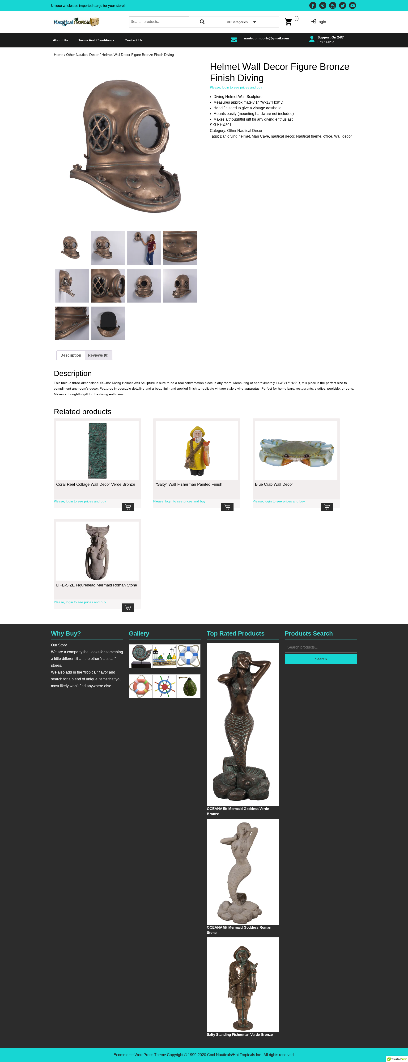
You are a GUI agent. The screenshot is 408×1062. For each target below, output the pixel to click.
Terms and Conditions (96, 40)
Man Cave (260, 136)
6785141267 (326, 42)
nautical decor (282, 136)
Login (321, 22)
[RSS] (332, 6)
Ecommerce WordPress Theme (140, 1055)
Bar (222, 136)
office (327, 136)
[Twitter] (342, 6)
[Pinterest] (322, 6)
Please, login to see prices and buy (236, 87)
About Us (60, 40)
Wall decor (343, 136)
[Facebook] (312, 6)
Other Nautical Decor (82, 55)
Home (58, 55)
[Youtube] (352, 6)
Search (202, 22)
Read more (128, 507)
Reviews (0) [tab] (98, 355)
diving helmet (238, 136)
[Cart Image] (288, 22)
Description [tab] (70, 355)
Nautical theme (308, 136)
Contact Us (134, 40)
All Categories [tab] (237, 22)
